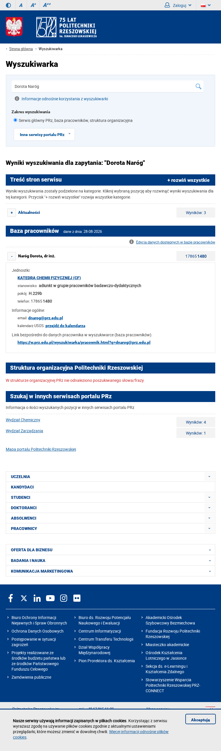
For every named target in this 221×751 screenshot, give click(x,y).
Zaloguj (179, 5)
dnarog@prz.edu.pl (45, 318)
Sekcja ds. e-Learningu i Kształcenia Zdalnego (166, 668)
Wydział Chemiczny (23, 419)
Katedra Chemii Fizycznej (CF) (49, 278)
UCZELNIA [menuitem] (20, 476)
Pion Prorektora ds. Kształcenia (107, 660)
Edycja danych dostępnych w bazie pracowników (175, 242)
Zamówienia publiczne (31, 677)
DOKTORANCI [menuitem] (24, 507)
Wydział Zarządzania (24, 430)
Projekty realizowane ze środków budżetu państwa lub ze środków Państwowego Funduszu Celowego (39, 661)
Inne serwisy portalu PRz (42, 134)
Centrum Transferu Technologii (106, 639)
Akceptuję (200, 720)
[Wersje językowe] (205, 5)
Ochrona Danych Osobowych (38, 631)
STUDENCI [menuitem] (20, 497)
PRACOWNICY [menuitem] (24, 528)
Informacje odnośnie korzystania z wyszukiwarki (65, 98)
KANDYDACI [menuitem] (22, 487)
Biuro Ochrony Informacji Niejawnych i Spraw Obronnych (39, 620)
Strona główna (21, 48)
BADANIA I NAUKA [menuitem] (28, 560)
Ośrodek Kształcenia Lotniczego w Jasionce (166, 655)
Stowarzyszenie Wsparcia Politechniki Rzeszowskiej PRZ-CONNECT (173, 685)
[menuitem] (209, 476)
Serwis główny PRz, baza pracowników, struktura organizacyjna (76, 120)
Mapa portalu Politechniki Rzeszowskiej (41, 449)
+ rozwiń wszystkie (188, 180)
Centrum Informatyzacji (100, 631)
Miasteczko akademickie (167, 644)
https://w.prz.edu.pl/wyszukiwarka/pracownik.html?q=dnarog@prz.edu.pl (84, 342)
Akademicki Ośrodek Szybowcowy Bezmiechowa (170, 620)
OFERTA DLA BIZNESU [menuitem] (31, 550)
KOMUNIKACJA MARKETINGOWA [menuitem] (42, 571)
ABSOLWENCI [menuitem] (23, 518)
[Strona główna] (51, 27)
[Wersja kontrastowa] (8, 5)
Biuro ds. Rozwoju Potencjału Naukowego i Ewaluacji (105, 620)
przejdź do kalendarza (65, 325)
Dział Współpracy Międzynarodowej (94, 649)
